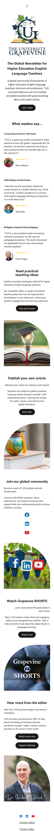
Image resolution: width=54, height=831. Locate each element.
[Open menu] (27, 6)
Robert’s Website (27, 745)
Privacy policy (27, 829)
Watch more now (27, 736)
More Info (27, 412)
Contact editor (27, 822)
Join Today (27, 107)
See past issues (27, 308)
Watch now (27, 634)
